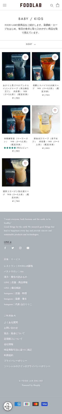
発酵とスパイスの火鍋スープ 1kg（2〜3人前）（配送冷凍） (46, 88)
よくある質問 (11, 322)
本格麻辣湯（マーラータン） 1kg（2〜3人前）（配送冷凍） (16, 141)
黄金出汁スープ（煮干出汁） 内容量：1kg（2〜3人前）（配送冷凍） (46, 141)
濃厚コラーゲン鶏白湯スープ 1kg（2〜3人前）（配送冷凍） (16, 194)
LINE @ (7, 242)
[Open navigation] (4, 5)
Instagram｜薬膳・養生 (15, 299)
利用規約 (8, 355)
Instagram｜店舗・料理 (15, 293)
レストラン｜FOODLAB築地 (18, 266)
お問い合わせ (11, 328)
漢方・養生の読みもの (15, 277)
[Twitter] (13, 248)
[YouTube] (28, 248)
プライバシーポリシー (15, 361)
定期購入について (13, 339)
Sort (30, 44)
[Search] (51, 5)
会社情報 (8, 344)
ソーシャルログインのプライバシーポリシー (27, 366)
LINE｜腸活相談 (12, 288)
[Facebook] (5, 248)
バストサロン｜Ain (13, 271)
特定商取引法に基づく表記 (18, 350)
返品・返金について (14, 333)
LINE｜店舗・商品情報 (16, 282)
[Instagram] (20, 248)
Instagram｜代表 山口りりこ (18, 304)
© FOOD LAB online (31, 380)
